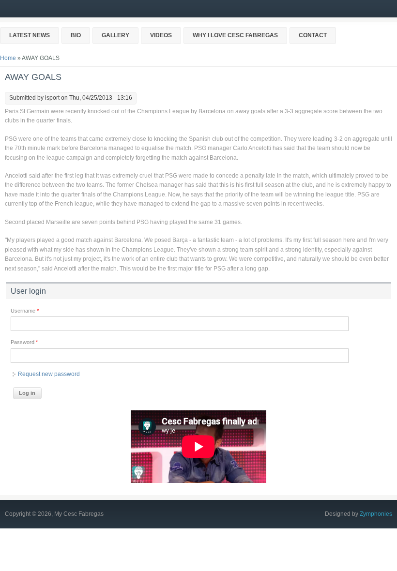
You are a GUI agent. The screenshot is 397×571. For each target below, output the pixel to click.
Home (8, 58)
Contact (313, 35)
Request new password (49, 374)
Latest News (29, 35)
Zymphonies (376, 514)
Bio (76, 35)
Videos (161, 35)
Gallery (115, 35)
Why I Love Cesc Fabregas (235, 35)
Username (25, 311)
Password (24, 342)
